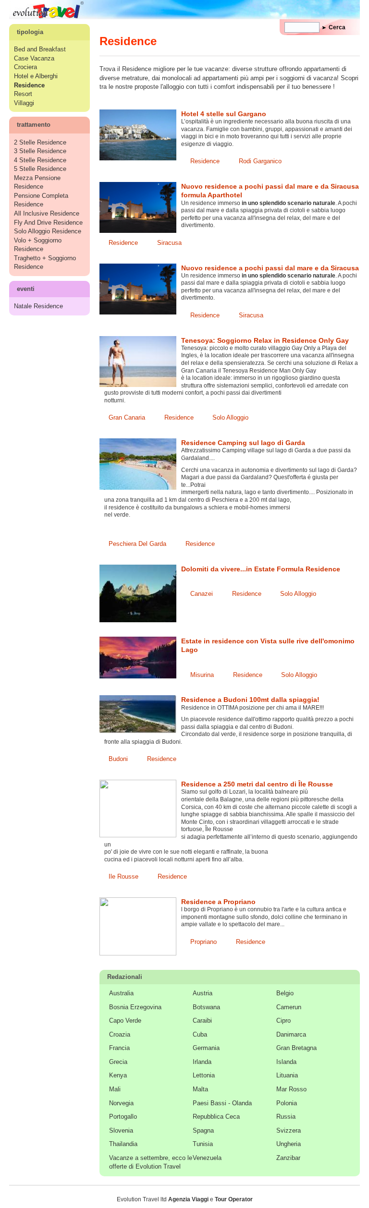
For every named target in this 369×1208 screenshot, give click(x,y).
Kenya (118, 1075)
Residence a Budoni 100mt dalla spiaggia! (250, 699)
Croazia (119, 1034)
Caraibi (202, 1020)
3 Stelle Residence (40, 151)
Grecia (118, 1061)
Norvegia (121, 1103)
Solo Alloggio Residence (47, 231)
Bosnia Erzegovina (135, 1007)
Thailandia (123, 1144)
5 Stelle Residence (40, 168)
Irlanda (202, 1061)
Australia (121, 993)
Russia (285, 1116)
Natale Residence (38, 306)
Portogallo (123, 1116)
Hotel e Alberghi (36, 76)
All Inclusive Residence (46, 213)
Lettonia (204, 1075)
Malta (200, 1089)
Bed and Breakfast (40, 49)
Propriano (203, 941)
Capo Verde (125, 1020)
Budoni (118, 758)
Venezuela (207, 1157)
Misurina (202, 674)
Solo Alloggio (230, 417)
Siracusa (169, 242)
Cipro (283, 1020)
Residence (205, 161)
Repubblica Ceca (216, 1116)
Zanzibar (288, 1157)
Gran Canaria (127, 417)
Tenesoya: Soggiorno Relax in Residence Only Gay (265, 340)
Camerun (288, 1007)
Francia (119, 1047)
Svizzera (288, 1130)
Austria (202, 993)
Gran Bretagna (296, 1047)
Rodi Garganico (260, 161)
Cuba (200, 1034)
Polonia (286, 1103)
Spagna (203, 1130)
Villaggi (24, 103)
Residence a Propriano (218, 902)
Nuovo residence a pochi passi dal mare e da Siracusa (270, 268)
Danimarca (291, 1034)
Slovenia (121, 1130)
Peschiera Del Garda (137, 543)
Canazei (201, 593)
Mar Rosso (291, 1089)
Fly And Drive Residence (48, 222)
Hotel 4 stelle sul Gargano (223, 114)
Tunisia (203, 1144)
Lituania (287, 1075)
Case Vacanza (34, 58)
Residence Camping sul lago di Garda (243, 443)
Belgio (285, 993)
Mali (115, 1089)
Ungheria (288, 1144)
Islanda (286, 1061)
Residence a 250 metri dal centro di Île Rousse (257, 784)
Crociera (25, 67)
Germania (206, 1047)
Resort (23, 93)
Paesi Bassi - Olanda (222, 1103)
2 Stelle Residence (40, 142)
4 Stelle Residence (40, 160)
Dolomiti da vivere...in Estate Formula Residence (260, 569)
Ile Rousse (123, 876)
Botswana (206, 1007)
